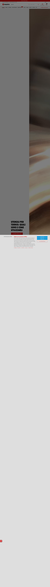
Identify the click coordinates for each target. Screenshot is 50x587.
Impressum (26, 247)
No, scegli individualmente (42, 241)
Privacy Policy (18, 247)
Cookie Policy (22, 247)
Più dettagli (15, 247)
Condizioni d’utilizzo (30, 247)
